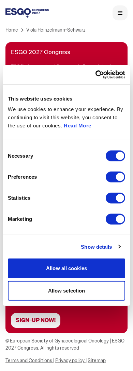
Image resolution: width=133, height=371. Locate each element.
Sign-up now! (36, 320)
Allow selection (66, 290)
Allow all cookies (66, 268)
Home (11, 30)
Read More (77, 125)
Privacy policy (70, 360)
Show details (96, 246)
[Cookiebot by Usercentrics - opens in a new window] (95, 74)
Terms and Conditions (29, 360)
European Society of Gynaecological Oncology (60, 341)
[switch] (115, 177)
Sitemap (97, 360)
